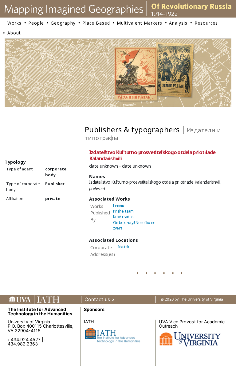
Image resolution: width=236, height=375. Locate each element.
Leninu (118, 205)
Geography (63, 23)
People (36, 23)
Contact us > (100, 299)
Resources (206, 23)
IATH (89, 321)
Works (14, 23)
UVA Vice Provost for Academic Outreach (192, 324)
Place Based (96, 23)
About (14, 33)
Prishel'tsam (123, 211)
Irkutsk (123, 246)
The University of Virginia (201, 299)
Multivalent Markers (139, 23)
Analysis (178, 23)
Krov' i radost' (124, 216)
